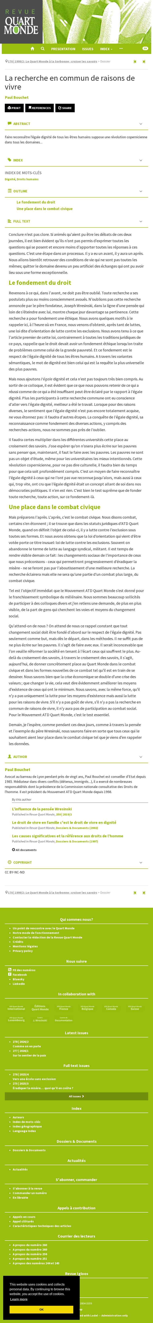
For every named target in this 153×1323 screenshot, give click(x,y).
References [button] (41, 108)
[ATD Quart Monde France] (63, 1007)
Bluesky (18, 979)
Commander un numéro (30, 1193)
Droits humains (28, 179)
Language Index (24, 1131)
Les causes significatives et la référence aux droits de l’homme (67, 835)
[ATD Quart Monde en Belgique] (87, 1007)
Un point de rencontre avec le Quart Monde (44, 928)
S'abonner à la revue (27, 1188)
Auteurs (18, 1117)
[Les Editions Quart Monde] (40, 1007)
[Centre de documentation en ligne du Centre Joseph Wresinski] (63, 1019)
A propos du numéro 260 (30, 1245)
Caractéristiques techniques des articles (42, 1226)
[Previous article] (135, 62)
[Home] (32, 49)
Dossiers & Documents (29, 1150)
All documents (26, 850)
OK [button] (41, 1309)
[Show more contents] (121, 49)
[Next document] (143, 62)
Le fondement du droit (36, 202)
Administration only (114, 1315)
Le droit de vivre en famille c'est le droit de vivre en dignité (64, 822)
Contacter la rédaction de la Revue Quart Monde (47, 937)
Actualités (20, 1169)
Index (105, 49)
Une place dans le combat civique (45, 208)
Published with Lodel (84, 1315)
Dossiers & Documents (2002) (77, 828)
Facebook (20, 975)
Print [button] (16, 108)
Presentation (63, 49)
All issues (75, 1096)
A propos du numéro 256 (30, 1254)
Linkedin (19, 984)
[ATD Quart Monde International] (16, 1007)
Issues (87, 49)
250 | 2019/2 (64, 814)
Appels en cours (24, 1217)
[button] (42, 49)
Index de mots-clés (26, 1122)
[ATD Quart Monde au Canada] (111, 1007)
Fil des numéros (24, 970)
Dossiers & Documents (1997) (77, 841)
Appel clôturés (23, 1221)
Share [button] (67, 108)
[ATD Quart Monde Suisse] (134, 1007)
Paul (17, 97)
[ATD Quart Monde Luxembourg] (16, 1019)
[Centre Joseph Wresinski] (40, 1019)
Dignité (10, 179)
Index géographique (27, 1126)
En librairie (20, 1197)
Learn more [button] (18, 1299)
